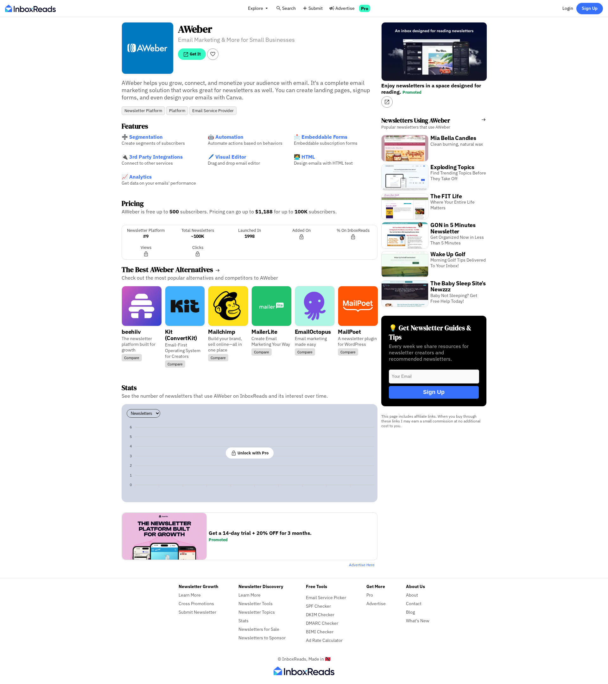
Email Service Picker (326, 597)
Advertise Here (362, 564)
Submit (315, 8)
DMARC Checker (322, 623)
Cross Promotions (196, 603)
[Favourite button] (212, 54)
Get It (195, 54)
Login (567, 8)
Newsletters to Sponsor (262, 638)
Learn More (190, 595)
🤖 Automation (226, 137)
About (412, 595)
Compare (131, 357)
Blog (410, 612)
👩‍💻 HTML (304, 157)
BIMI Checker (319, 632)
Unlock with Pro (253, 453)
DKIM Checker (320, 614)
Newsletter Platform (143, 110)
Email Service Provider (213, 110)
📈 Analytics (137, 177)
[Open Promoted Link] (387, 102)
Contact (413, 603)
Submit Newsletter (197, 612)
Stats (243, 621)
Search (289, 8)
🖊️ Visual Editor (227, 157)
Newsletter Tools (255, 603)
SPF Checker (318, 606)
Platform (177, 110)
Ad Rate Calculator (324, 640)
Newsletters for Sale (258, 629)
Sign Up (590, 8)
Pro (364, 8)
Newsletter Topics (256, 612)
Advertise (345, 8)
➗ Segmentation (142, 137)
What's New (417, 621)
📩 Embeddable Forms (320, 137)
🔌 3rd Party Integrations (152, 157)
